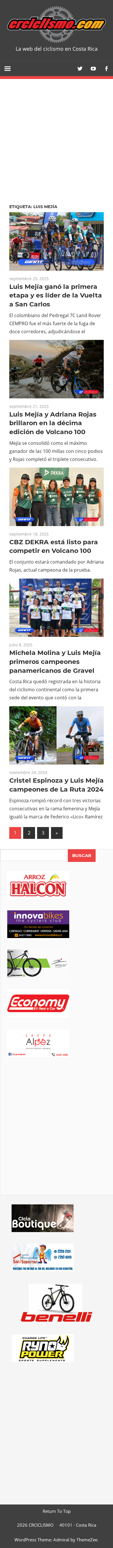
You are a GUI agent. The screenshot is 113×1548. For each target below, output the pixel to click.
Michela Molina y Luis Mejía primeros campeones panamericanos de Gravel (55, 662)
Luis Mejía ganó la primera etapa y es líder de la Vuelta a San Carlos (55, 295)
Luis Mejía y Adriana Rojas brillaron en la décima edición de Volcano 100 (52, 423)
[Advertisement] (56, 1134)
